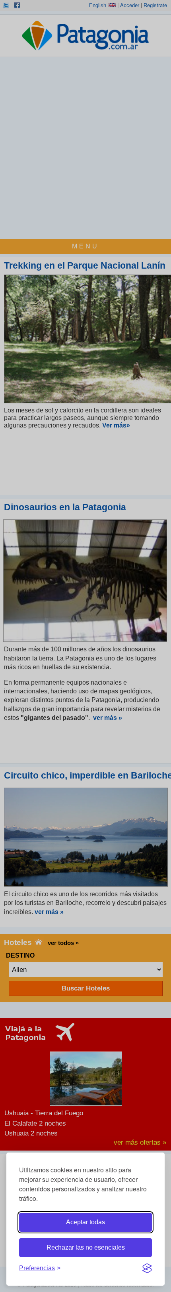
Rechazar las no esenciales (86, 1247)
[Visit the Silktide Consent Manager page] (147, 1268)
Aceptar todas (85, 1222)
